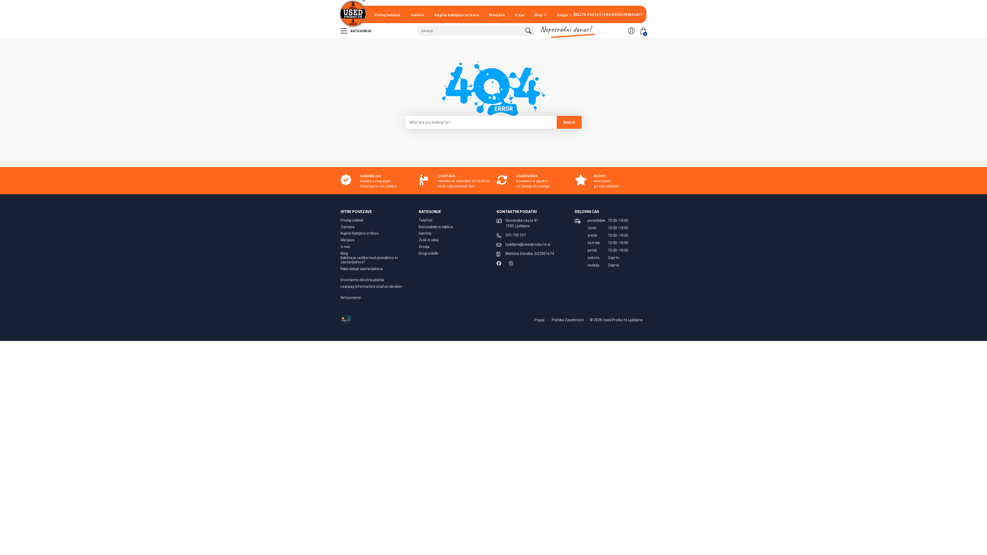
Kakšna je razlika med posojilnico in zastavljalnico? (369, 260)
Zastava (417, 15)
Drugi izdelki (428, 253)
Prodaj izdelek (387, 15)
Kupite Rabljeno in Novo (456, 15)
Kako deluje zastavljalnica (362, 269)
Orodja (424, 247)
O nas (519, 15)
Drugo (562, 15)
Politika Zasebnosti (568, 320)
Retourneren (351, 297)
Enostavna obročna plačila (362, 280)
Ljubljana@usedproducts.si (528, 244)
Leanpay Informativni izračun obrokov (371, 286)
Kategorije (360, 31)
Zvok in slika (428, 240)
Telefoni (425, 220)
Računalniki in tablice (436, 227)
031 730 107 (516, 235)
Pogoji (539, 320)
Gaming (425, 233)
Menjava (497, 15)
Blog (538, 15)
